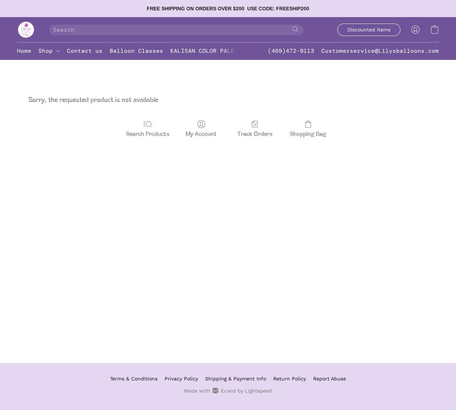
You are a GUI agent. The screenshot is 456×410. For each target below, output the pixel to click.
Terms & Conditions (133, 378)
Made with (227, 391)
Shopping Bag (308, 134)
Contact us (85, 51)
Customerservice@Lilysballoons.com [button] (380, 51)
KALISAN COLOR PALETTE (207, 51)
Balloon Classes (136, 51)
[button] (26, 30)
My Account (201, 134)
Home (24, 51)
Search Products (148, 134)
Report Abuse (329, 378)
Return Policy (289, 378)
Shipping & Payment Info (235, 378)
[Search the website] (295, 29)
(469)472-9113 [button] (291, 51)
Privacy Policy (181, 378)
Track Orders (255, 134)
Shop (47, 51)
